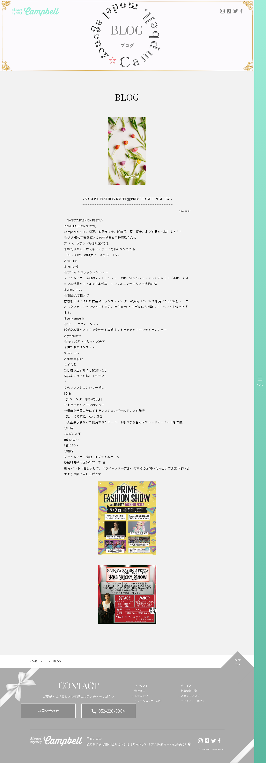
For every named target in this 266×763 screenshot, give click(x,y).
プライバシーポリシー (194, 701)
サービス (186, 686)
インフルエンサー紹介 (148, 701)
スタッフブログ (190, 696)
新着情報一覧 (189, 691)
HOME (33, 661)
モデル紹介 (141, 696)
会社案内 (139, 691)
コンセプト (141, 686)
